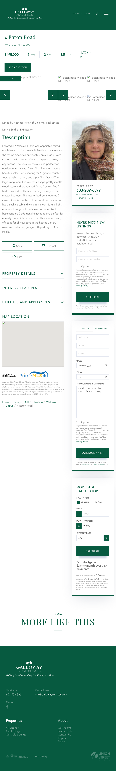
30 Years (85, 501)
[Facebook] (7, 707)
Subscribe (93, 296)
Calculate (93, 551)
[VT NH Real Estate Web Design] (100, 756)
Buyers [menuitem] (62, 738)
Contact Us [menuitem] (64, 734)
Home (5, 402)
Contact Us (84, 329)
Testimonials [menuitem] (65, 731)
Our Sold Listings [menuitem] (16, 734)
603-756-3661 (14, 694)
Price (79, 508)
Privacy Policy (82, 286)
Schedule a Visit (101, 329)
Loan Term (82, 498)
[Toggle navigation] (106, 13)
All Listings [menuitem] (12, 727)
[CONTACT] (18, 67)
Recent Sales (92, 195)
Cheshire (37, 402)
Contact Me (81, 198)
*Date (79, 360)
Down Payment (84, 520)
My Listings (81, 195)
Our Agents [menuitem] (64, 727)
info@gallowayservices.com (51, 694)
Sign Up (75, 14)
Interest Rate (83, 533)
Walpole (51, 402)
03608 (10, 405)
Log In (87, 14)
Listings (17, 402)
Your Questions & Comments (90, 383)
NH (27, 402)
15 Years (98, 501)
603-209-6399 (88, 190)
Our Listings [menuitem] (13, 731)
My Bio (90, 198)
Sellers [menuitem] (62, 741)
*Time (79, 372)
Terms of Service (98, 464)
